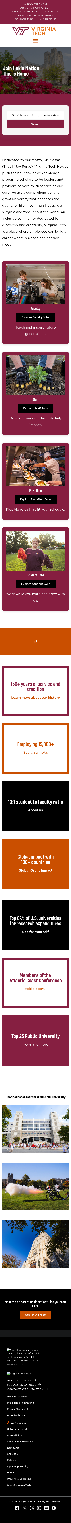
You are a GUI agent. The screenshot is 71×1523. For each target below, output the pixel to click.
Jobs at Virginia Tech (19, 1485)
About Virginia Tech (35, 7)
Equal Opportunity (17, 1466)
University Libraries (18, 1429)
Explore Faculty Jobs (35, 317)
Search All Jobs (35, 1314)
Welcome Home (35, 3)
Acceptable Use (16, 1415)
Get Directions (20, 1380)
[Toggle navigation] (35, 41)
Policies (11, 1460)
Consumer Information (20, 1441)
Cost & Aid (13, 1448)
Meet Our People (25, 11)
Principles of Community (21, 1402)
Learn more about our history (35, 697)
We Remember (19, 1423)
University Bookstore (19, 1478)
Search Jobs (24, 19)
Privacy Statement (17, 1409)
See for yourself (35, 932)
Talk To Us (51, 11)
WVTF (10, 1472)
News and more (35, 1044)
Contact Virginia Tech (26, 1389)
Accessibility (14, 1435)
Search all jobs (35, 752)
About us (35, 810)
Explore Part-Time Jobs (35, 499)
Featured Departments (35, 15)
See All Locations (22, 1385)
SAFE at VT (13, 1454)
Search (35, 124)
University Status (17, 1396)
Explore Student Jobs (35, 584)
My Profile (48, 19)
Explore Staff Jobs (35, 408)
